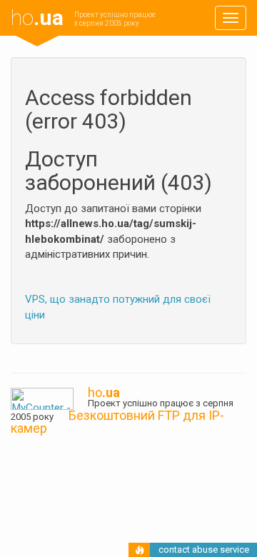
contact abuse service (203, 549)
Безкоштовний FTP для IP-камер (117, 422)
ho (37, 17)
